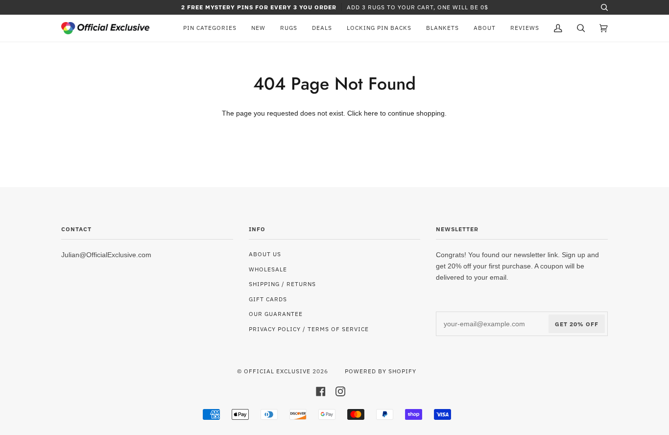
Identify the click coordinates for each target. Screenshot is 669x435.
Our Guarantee (276, 313)
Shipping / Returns (282, 284)
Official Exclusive (277, 371)
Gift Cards (268, 299)
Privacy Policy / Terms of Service (309, 329)
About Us (265, 254)
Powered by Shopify (380, 371)
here (371, 113)
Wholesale (268, 269)
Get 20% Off (576, 324)
